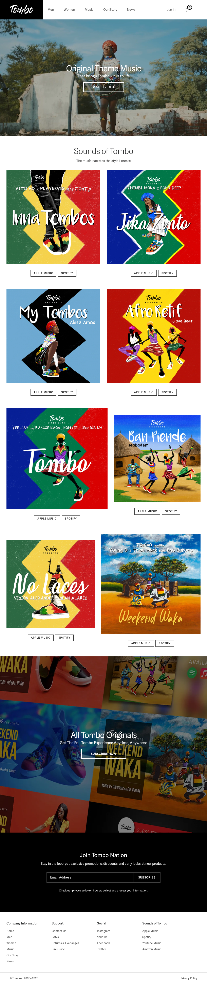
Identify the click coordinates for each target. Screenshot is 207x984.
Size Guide (58, 949)
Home (10, 931)
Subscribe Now (103, 754)
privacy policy (80, 890)
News (131, 9)
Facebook (103, 943)
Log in (171, 9)
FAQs (55, 937)
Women (69, 9)
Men (51, 9)
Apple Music (43, 273)
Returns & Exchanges (65, 943)
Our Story (110, 9)
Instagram (103, 931)
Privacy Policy (189, 978)
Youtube (102, 937)
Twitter (101, 949)
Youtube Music (151, 943)
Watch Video (103, 87)
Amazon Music (151, 949)
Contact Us (59, 931)
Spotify (67, 273)
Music (89, 9)
